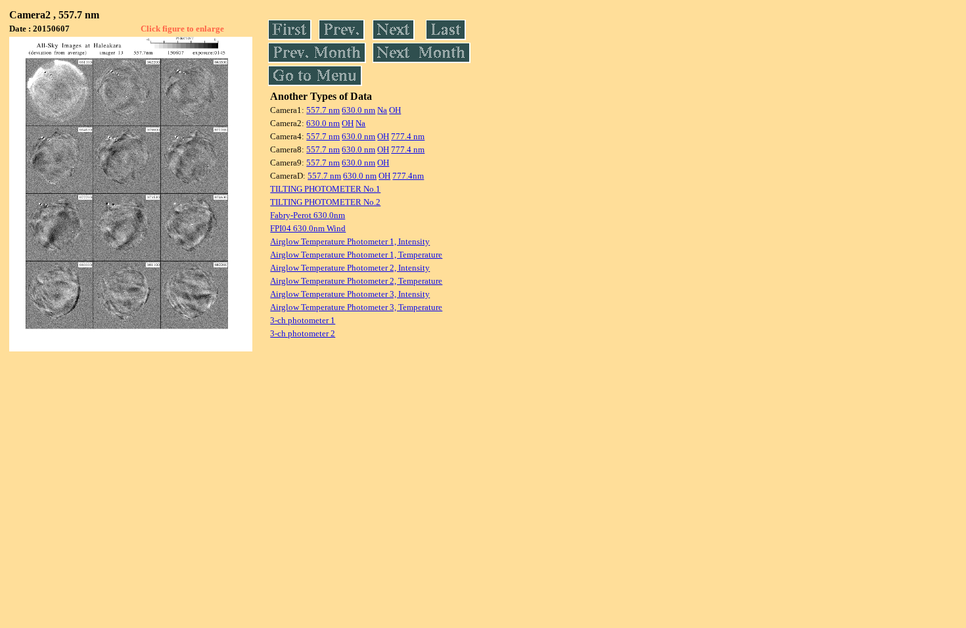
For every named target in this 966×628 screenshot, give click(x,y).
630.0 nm (358, 110)
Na (382, 110)
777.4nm (408, 176)
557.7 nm (323, 110)
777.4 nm (408, 136)
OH (395, 110)
